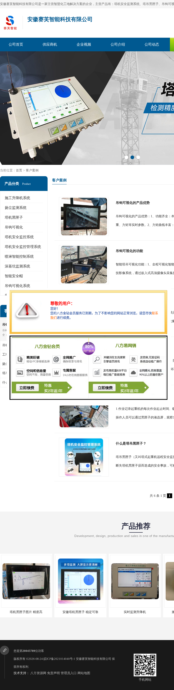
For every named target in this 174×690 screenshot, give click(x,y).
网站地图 (83, 673)
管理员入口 (69, 673)
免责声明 (53, 673)
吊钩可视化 (14, 227)
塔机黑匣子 (14, 217)
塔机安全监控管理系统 (23, 247)
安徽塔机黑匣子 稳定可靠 (80, 612)
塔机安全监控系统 (19, 237)
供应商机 (50, 44)
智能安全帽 (14, 276)
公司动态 (152, 44)
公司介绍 (118, 44)
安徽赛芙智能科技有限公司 (93, 658)
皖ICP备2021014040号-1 (59, 658)
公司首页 (16, 44)
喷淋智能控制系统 (19, 256)
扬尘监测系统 (16, 208)
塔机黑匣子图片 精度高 (26, 612)
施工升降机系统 (17, 198)
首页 (19, 170)
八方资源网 (38, 673)
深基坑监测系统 (17, 266)
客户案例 (32, 170)
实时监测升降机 (135, 612)
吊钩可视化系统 (17, 286)
